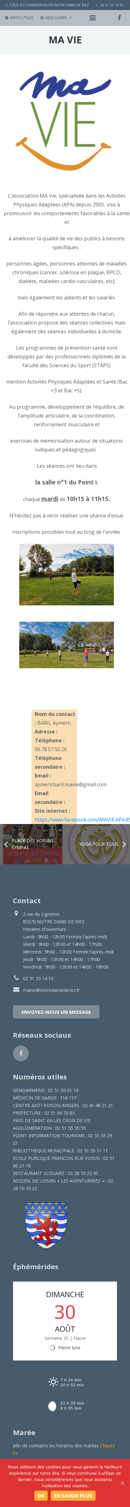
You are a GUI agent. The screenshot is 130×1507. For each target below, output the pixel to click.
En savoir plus (73, 1496)
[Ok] (122, 1483)
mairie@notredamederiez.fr (51, 990)
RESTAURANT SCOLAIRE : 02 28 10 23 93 (55, 1173)
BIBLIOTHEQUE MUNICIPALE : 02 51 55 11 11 (60, 1151)
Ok (41, 1496)
